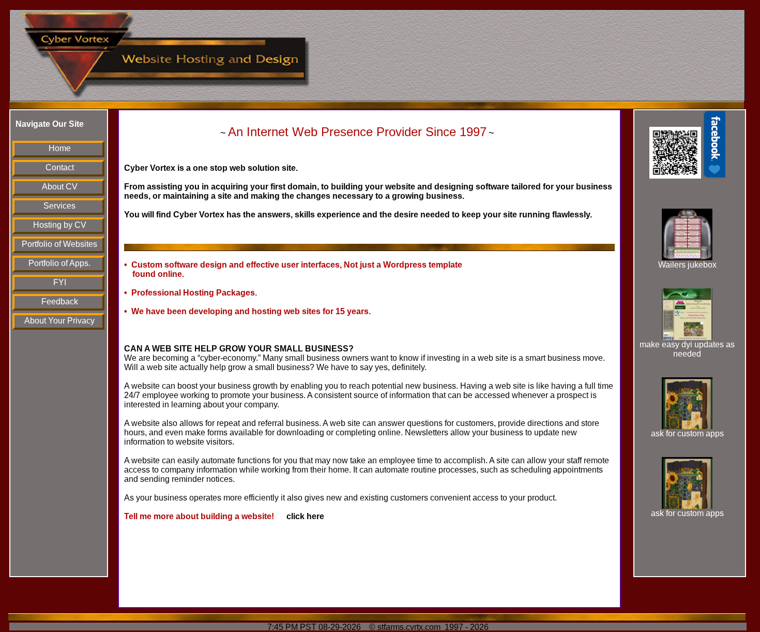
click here (300, 516)
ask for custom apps (687, 433)
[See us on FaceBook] (687, 175)
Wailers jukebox (687, 264)
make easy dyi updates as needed (687, 349)
